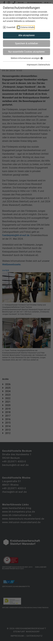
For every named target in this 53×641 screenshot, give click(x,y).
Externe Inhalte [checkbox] (27, 27)
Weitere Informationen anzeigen (25, 58)
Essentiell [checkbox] (11, 27)
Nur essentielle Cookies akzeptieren (26, 51)
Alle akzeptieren (26, 35)
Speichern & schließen (26, 43)
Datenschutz (44, 64)
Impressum (32, 64)
